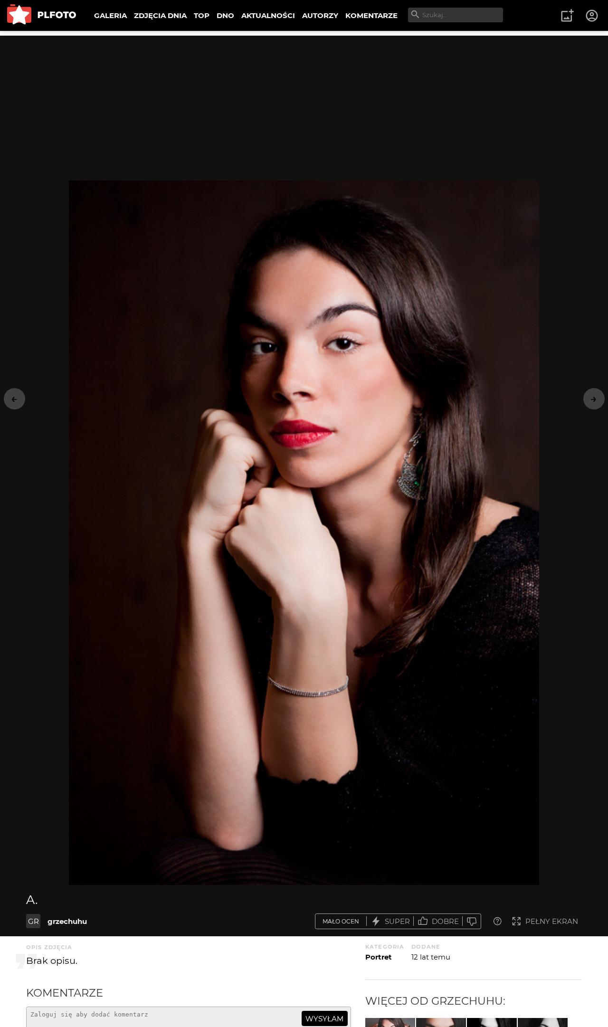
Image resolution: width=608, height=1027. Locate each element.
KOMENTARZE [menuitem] (371, 15)
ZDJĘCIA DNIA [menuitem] (160, 15)
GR (33, 921)
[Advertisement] (304, 102)
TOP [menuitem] (201, 15)
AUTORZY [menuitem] (320, 15)
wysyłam (324, 1018)
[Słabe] (471, 921)
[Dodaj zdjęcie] (567, 16)
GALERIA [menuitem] (110, 15)
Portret (378, 956)
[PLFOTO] (41, 15)
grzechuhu (67, 921)
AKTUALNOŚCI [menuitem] (268, 15)
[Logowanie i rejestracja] (592, 16)
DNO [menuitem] (225, 15)
